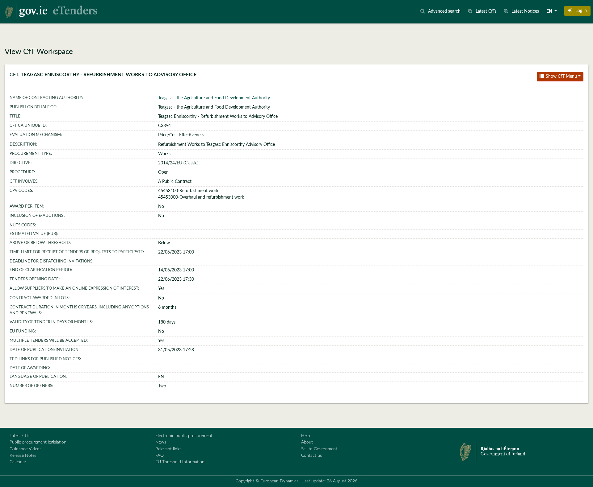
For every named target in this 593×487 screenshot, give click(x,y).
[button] (577, 11)
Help (305, 436)
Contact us (311, 455)
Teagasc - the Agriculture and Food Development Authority (214, 98)
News (160, 442)
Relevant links (168, 449)
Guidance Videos (25, 449)
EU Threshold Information (179, 462)
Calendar (18, 462)
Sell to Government (319, 449)
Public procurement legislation (38, 442)
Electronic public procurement (183, 436)
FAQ (159, 455)
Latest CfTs (20, 436)
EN (549, 11)
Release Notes (23, 455)
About (307, 442)
